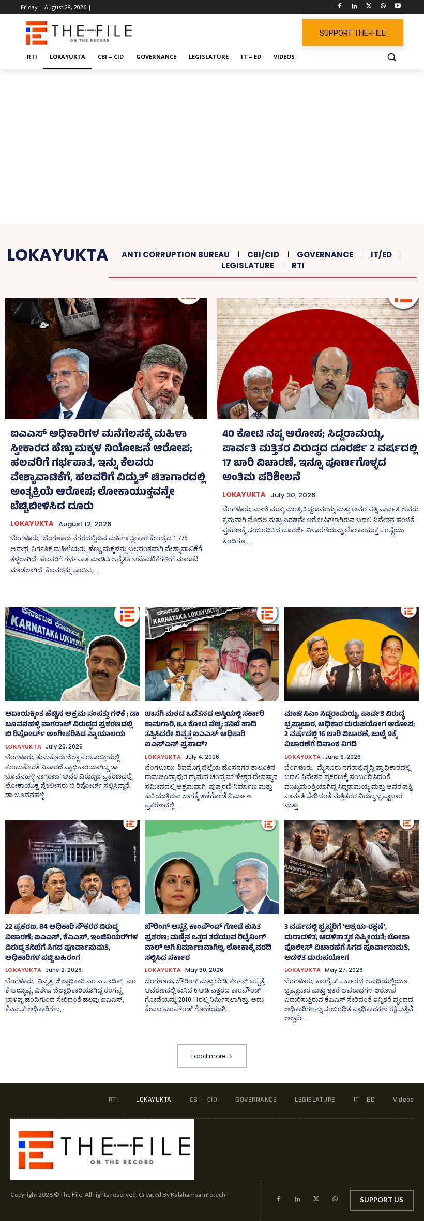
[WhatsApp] (383, 7)
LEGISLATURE (247, 265)
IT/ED (381, 255)
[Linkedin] (354, 7)
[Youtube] (397, 7)
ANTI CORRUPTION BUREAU (176, 255)
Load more (208, 1055)
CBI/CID (263, 255)
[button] (391, 57)
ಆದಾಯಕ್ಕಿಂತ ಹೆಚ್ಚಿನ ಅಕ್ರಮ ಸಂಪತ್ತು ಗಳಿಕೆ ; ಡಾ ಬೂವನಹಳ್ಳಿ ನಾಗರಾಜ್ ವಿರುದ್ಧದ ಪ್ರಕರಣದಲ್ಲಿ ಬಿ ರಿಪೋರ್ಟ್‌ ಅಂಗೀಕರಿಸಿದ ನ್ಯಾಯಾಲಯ (72, 725)
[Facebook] (340, 7)
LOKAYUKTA (32, 524)
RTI (298, 265)
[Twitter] (369, 7)
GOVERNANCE (325, 255)
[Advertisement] (212, 146)
